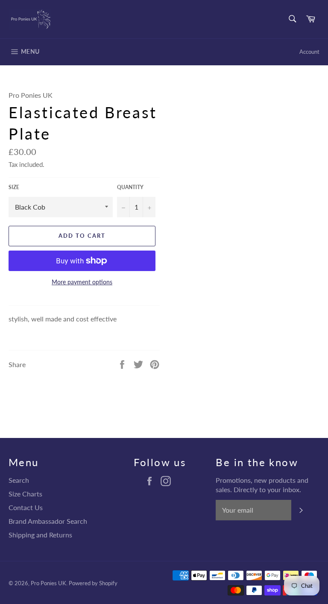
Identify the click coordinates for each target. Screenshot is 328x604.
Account (309, 51)
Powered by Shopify (93, 583)
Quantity (130, 187)
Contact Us (26, 507)
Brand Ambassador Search (48, 521)
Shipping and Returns (40, 535)
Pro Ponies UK (48, 583)
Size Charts (25, 494)
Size (14, 187)
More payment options (82, 282)
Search (19, 480)
